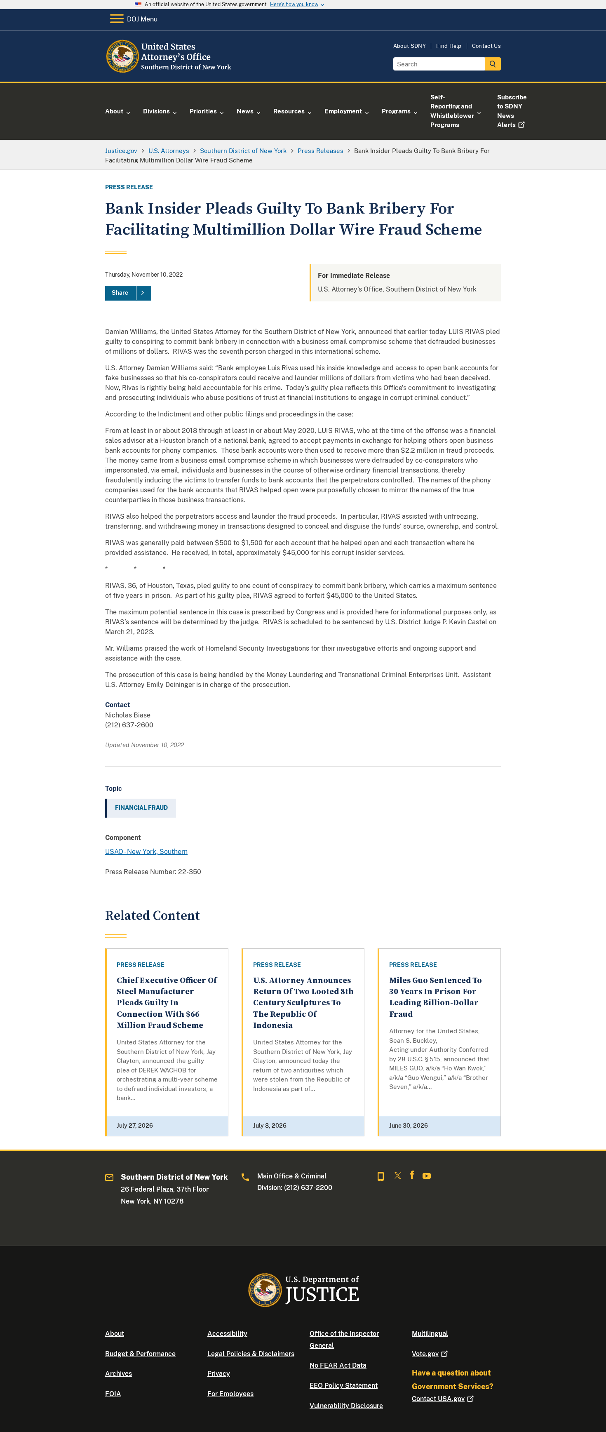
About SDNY (409, 46)
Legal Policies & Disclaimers (250, 1354)
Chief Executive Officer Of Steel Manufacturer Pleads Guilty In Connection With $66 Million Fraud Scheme (167, 1003)
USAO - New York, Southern (146, 852)
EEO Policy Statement (344, 1386)
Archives (118, 1374)
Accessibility (227, 1334)
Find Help (449, 46)
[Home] (172, 72)
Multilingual (430, 1334)
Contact (438, 1399)
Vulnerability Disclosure (346, 1406)
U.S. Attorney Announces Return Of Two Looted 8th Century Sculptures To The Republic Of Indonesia (303, 1003)
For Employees (230, 1394)
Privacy (218, 1374)
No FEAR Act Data (338, 1365)
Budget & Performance (140, 1354)
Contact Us (486, 46)
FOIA (113, 1394)
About (114, 1334)
